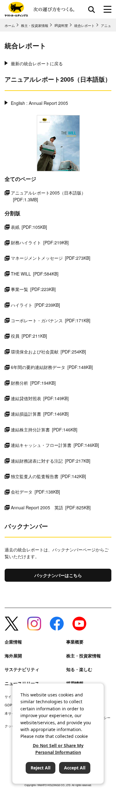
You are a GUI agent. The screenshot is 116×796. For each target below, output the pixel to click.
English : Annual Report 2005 (39, 103)
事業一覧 (33, 289)
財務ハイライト (40, 242)
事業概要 (75, 641)
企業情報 (13, 641)
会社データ (35, 492)
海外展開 (13, 655)
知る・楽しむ (79, 669)
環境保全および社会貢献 (48, 352)
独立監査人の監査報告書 (48, 476)
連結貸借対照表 (40, 398)
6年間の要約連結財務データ (52, 367)
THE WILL (34, 274)
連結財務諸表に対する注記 (50, 461)
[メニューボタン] (107, 9)
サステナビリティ (22, 669)
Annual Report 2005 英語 (51, 507)
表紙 (29, 227)
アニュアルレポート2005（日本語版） (48, 196)
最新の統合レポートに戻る (37, 63)
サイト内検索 (91, 9)
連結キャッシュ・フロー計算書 (55, 445)
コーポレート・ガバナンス (50, 320)
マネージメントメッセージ (50, 258)
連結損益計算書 (40, 414)
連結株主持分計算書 (44, 429)
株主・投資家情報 (83, 655)
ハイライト (35, 305)
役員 (29, 336)
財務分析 (33, 383)
